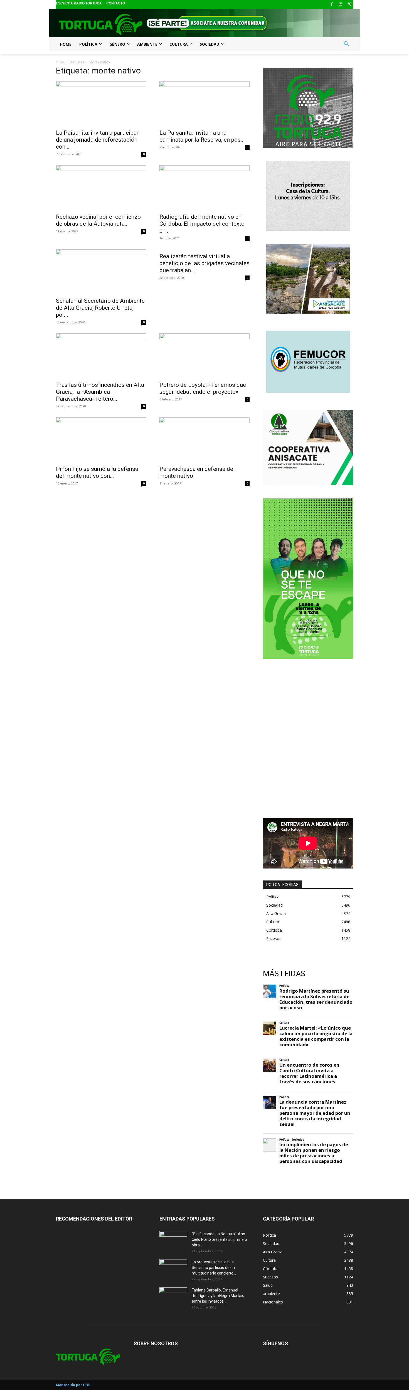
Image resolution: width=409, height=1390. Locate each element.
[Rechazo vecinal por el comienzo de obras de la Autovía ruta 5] (101, 187)
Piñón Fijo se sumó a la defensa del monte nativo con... (97, 472)
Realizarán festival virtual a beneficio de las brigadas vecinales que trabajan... (204, 263)
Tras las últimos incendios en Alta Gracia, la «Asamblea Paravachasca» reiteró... (100, 392)
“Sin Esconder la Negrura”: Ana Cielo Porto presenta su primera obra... (219, 1239)
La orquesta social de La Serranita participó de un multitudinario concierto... (214, 1267)
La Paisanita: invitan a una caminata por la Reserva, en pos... (202, 136)
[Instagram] (340, 4)
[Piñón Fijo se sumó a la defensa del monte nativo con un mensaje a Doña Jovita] (101, 439)
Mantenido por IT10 (73, 1384)
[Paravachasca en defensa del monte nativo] (204, 439)
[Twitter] (349, 4)
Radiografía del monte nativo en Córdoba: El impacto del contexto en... (202, 223)
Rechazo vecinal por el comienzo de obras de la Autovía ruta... (98, 220)
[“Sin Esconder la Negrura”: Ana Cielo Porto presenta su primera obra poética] (173, 1241)
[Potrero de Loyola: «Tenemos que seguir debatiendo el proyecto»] (204, 355)
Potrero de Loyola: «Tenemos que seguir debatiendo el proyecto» (202, 388)
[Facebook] (332, 4)
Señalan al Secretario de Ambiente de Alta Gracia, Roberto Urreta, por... (100, 307)
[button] (346, 44)
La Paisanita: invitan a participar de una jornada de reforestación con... (97, 139)
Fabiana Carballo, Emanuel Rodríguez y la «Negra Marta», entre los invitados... (218, 1295)
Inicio (60, 62)
